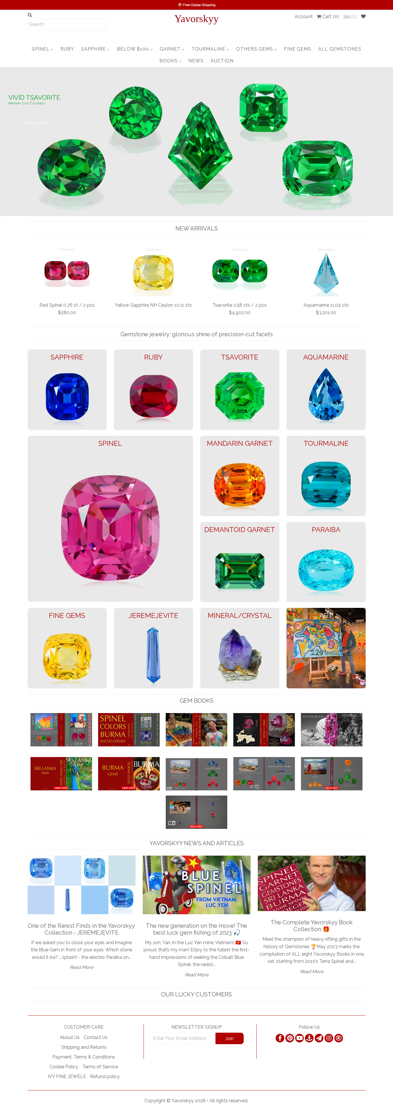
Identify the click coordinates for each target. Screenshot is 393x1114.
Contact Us (96, 1037)
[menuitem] (42, 49)
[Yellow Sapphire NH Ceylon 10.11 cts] (153, 271)
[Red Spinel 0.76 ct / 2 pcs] (67, 271)
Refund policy (105, 1076)
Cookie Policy (63, 1066)
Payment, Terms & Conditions (83, 1057)
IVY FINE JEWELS (67, 1076)
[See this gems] (5, 141)
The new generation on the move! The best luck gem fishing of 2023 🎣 (196, 929)
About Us (70, 1037)
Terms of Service (100, 1066)
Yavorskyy (196, 18)
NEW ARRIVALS (196, 228)
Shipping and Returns (83, 1047)
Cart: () (330, 16)
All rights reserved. (228, 1100)
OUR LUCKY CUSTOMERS (196, 994)
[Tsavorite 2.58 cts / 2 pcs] (239, 271)
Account (304, 16)
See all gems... (39, 123)
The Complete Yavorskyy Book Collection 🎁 (311, 926)
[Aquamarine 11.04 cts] (326, 271)
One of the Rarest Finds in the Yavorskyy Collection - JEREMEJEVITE (81, 929)
